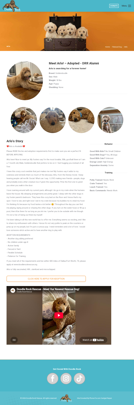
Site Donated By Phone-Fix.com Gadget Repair (94, 398)
